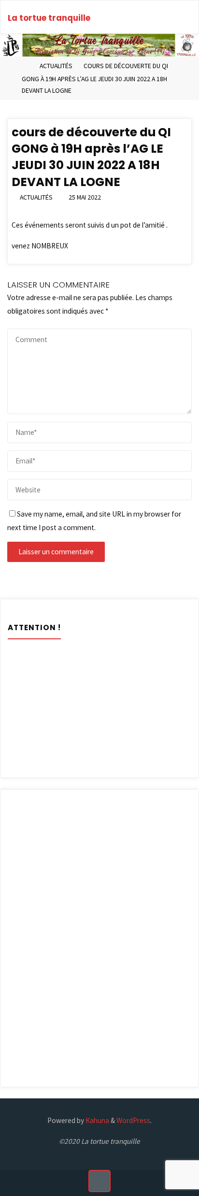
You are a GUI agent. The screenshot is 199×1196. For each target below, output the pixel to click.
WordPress (133, 1120)
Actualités (56, 65)
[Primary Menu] (181, 17)
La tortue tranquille (49, 18)
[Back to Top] (99, 1181)
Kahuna (96, 1120)
